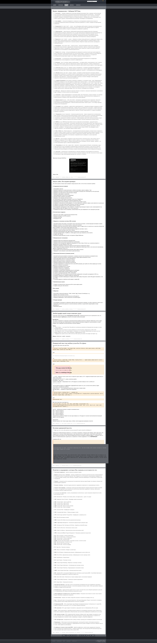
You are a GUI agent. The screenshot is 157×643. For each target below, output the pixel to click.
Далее (93, 635)
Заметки (57, 177)
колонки (63, 465)
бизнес (67, 177)
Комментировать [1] (78, 338)
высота (67, 465)
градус (65, 423)
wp (69, 177)
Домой (53, 641)
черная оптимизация (70, 632)
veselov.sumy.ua (100, 7)
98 (84, 635)
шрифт (63, 338)
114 (90, 635)
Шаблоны (69, 641)
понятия (63, 632)
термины (63, 177)
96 (80, 635)
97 (82, 635)
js (65, 338)
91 (69, 635)
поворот (68, 423)
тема (72, 177)
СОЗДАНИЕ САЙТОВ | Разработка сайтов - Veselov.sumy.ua (62, 2)
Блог (104, 7)
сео (75, 632)
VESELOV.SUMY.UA (102, 640)
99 (86, 635)
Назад (64, 635)
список (63, 308)
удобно (67, 338)
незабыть (67, 308)
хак (71, 423)
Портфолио (59, 641)
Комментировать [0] (82, 177)
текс (63, 423)
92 (71, 635)
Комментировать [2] (81, 423)
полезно (71, 308)
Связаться (74, 641)
